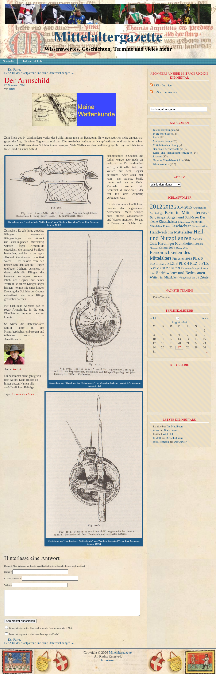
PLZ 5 (195, 263)
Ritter (152, 273)
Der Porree (12, 69)
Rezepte (157, 156)
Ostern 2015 (182, 248)
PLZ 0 (198, 258)
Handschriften (200, 226)
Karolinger (166, 243)
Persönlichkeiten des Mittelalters (170, 255)
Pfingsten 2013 (182, 258)
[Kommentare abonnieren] (151, 92)
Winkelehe (169, 434)
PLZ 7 (157, 268)
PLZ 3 (172, 263)
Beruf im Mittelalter (182, 212)
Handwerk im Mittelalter (171, 232)
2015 (188, 207)
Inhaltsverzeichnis (31, 61)
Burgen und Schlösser (182, 217)
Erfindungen (184, 222)
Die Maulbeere (174, 426)
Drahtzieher (170, 430)
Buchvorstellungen (164, 129)
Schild (31, 394)
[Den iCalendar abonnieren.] (177, 319)
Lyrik (156, 137)
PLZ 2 (162, 263)
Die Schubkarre (174, 437)
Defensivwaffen (19, 394)
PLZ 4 (184, 263)
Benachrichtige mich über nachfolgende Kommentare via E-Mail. (41, 628)
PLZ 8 (166, 268)
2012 (156, 206)
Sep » (204, 318)
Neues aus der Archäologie (168, 148)
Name (8, 571)
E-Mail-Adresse (12, 578)
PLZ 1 (154, 263)
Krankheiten (184, 243)
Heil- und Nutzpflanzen (177, 234)
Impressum (108, 660)
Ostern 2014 (167, 247)
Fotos (166, 226)
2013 (168, 207)
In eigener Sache (162, 133)
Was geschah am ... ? (188, 277)
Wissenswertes (161, 164)
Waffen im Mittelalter (164, 277)
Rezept (204, 268)
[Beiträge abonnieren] (151, 85)
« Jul (153, 318)
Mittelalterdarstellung (165, 145)
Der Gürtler (180, 441)
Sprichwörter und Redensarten (180, 272)
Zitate (204, 277)
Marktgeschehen (162, 141)
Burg (153, 217)
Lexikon (198, 243)
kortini (12, 88)
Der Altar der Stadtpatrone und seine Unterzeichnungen (39, 73)
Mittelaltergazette (108, 35)
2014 (179, 207)
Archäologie (157, 213)
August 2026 (179, 322)
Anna (156, 430)
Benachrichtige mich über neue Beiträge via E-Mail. (34, 634)
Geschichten (181, 226)
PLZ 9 (175, 268)
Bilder (205, 213)
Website (8, 585)
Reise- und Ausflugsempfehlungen (172, 152)
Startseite (8, 61)
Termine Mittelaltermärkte (168, 160)
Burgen (161, 217)
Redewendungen (190, 268)
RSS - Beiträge (162, 85)
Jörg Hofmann (161, 441)
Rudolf (157, 437)
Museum (154, 248)
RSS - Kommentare (165, 92)
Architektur (199, 207)
